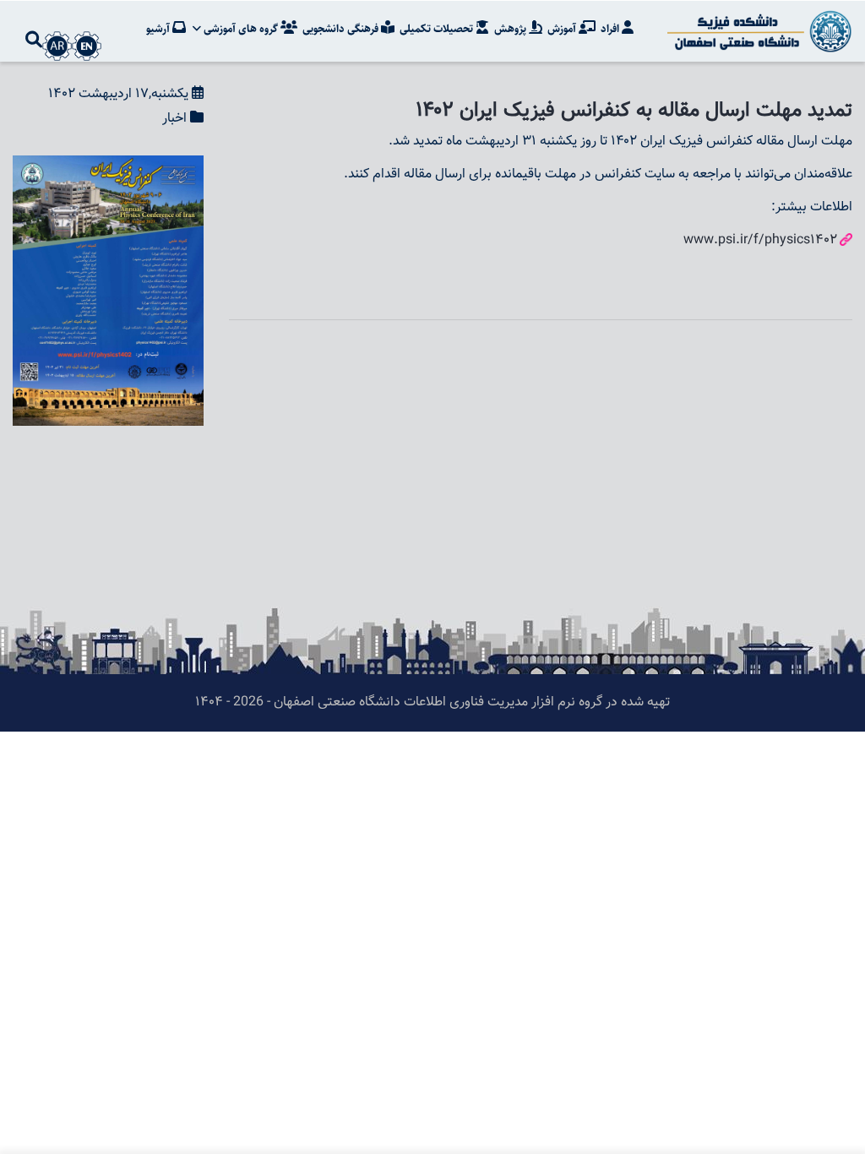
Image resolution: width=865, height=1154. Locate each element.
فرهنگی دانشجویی (341, 28)
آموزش (563, 28)
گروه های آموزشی (240, 28)
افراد (611, 28)
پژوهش (511, 28)
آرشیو (159, 28)
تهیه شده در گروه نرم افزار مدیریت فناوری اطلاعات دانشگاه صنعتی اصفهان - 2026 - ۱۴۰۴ (432, 702)
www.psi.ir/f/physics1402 (760, 240)
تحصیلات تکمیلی (438, 28)
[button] (108, 166)
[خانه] (756, 31)
